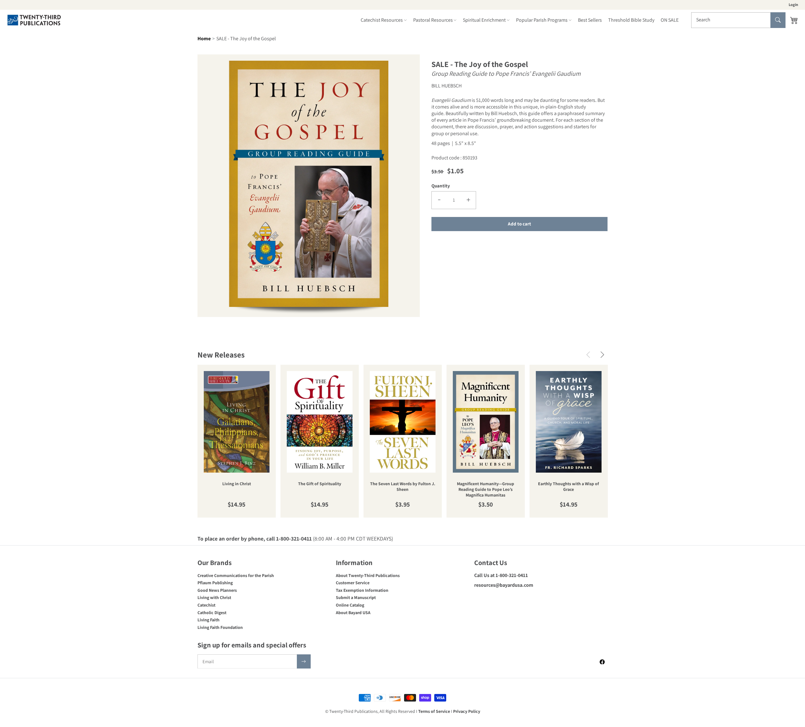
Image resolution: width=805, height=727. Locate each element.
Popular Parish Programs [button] (542, 20)
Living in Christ (236, 483)
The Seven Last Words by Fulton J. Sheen (402, 486)
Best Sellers (590, 20)
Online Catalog (350, 605)
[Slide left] (588, 354)
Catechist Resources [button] (382, 20)
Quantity (440, 185)
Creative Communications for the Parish (235, 575)
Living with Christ (214, 597)
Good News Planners (217, 590)
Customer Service (352, 582)
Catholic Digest (211, 612)
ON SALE (670, 20)
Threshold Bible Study (631, 20)
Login (793, 4)
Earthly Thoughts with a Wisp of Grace (568, 486)
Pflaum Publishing (215, 582)
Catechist (206, 605)
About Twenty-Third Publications (368, 575)
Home (204, 38)
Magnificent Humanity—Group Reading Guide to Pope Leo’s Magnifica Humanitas (485, 489)
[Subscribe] (304, 661)
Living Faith (208, 620)
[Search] (778, 20)
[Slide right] (602, 354)
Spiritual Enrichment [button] (484, 20)
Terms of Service (434, 711)
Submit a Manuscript (356, 597)
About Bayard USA (353, 612)
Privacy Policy (466, 711)
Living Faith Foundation (220, 627)
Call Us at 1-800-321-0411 (501, 575)
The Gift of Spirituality (319, 483)
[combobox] (738, 20)
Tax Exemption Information (362, 590)
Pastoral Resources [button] (433, 20)
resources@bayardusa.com (503, 585)
